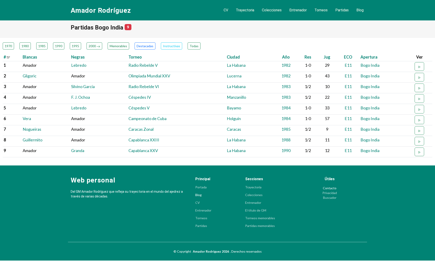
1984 (285, 107)
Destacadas (145, 46)
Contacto (329, 188)
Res (307, 56)
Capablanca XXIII (143, 139)
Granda (77, 150)
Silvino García (83, 86)
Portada (201, 187)
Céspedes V (139, 107)
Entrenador (298, 10)
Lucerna (234, 75)
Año (286, 56)
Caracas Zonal (141, 129)
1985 (42, 46)
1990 (58, 46)
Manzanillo (236, 97)
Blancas (30, 56)
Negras (78, 56)
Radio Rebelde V (143, 65)
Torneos (321, 10)
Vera (27, 118)
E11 (348, 65)
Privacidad (329, 193)
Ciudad (233, 56)
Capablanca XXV (143, 150)
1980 (25, 46)
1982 (285, 65)
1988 (285, 139)
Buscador (329, 197)
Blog (360, 10)
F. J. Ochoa (80, 97)
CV (226, 10)
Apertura (368, 56)
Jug (327, 56)
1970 (8, 46)
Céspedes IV (139, 97)
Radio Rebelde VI (143, 86)
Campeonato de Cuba (147, 118)
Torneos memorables (260, 218)
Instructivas (171, 46)
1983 (285, 86)
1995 (75, 46)
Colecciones (272, 10)
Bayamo (234, 107)
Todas (194, 46)
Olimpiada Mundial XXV (149, 75)
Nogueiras (32, 129)
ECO (348, 56)
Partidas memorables (260, 225)
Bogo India (369, 65)
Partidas (342, 10)
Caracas (234, 129)
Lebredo (78, 65)
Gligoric (29, 75)
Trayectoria (245, 10)
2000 (93, 46)
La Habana (236, 65)
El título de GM (255, 210)
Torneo (135, 56)
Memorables (118, 46)
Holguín (234, 118)
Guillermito (32, 139)
